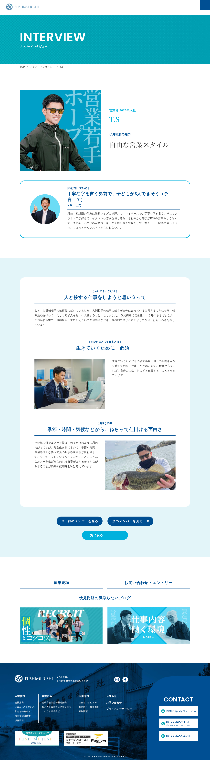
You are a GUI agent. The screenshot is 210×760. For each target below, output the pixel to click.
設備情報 (19, 720)
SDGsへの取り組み (25, 707)
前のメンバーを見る (83, 521)
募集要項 (83, 711)
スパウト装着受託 (51, 711)
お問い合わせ (114, 702)
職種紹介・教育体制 (89, 707)
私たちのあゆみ (23, 711)
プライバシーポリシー (119, 708)
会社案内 (19, 702)
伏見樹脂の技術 (23, 716)
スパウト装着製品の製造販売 (56, 707)
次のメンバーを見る (127, 521)
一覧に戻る (95, 535)
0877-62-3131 (178, 723)
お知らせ (111, 696)
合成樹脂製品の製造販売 (54, 702)
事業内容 (47, 696)
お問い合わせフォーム (180, 711)
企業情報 (20, 696)
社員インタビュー (88, 702)
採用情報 (84, 696)
